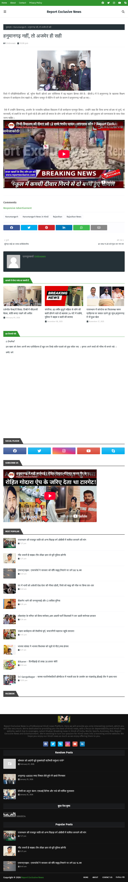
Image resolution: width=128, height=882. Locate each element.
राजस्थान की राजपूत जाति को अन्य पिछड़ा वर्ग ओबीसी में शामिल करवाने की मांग (52, 539)
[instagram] (114, 3)
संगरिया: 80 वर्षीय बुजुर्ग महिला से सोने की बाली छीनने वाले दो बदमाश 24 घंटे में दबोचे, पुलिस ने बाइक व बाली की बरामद (63, 313)
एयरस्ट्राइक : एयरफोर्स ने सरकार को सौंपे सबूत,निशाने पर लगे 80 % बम (50, 570)
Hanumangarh (19, 27)
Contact (22, 3)
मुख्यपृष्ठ (9, 27)
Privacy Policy (35, 3)
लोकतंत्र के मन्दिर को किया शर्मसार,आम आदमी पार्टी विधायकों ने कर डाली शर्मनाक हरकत (57, 615)
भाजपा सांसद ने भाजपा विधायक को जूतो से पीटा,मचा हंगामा (43, 646)
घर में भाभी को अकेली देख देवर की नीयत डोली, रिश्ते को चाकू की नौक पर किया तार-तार (56, 585)
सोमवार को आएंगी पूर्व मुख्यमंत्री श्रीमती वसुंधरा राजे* (41, 760)
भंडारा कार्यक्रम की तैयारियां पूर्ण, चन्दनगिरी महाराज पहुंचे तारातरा (46, 631)
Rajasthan (57, 217)
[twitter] (108, 3)
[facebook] (103, 3)
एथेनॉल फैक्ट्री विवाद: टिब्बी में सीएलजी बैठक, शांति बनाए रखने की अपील (20, 311)
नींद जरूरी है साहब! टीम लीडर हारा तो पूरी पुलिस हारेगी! (42, 555)
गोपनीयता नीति (120, 877)
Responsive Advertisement (17, 208)
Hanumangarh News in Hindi (35, 217)
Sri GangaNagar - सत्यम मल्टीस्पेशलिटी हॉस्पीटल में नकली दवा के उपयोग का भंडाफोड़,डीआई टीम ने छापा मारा (67, 676)
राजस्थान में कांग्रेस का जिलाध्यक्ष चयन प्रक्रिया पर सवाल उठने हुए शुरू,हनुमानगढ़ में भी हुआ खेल (105, 313)
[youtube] (120, 3)
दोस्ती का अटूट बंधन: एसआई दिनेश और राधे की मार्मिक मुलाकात (46, 791)
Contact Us (107, 877)
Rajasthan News (74, 217)
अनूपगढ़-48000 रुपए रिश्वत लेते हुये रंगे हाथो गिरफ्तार (41, 775)
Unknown (11, 43)
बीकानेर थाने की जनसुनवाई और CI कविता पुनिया (39, 600)
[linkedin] (82, 744)
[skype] (125, 3)
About (13, 3)
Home (4, 3)
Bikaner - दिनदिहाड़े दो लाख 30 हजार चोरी (37, 661)
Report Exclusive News (64, 12)
